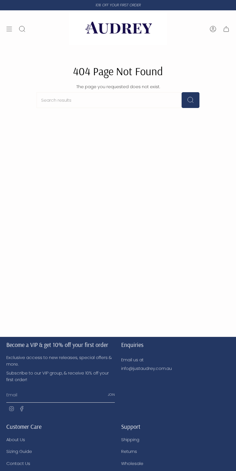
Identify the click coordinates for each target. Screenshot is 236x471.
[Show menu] (9, 29)
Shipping (130, 440)
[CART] (226, 29)
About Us (15, 440)
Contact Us (18, 463)
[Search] (190, 100)
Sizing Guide (19, 451)
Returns (129, 451)
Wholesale (132, 463)
